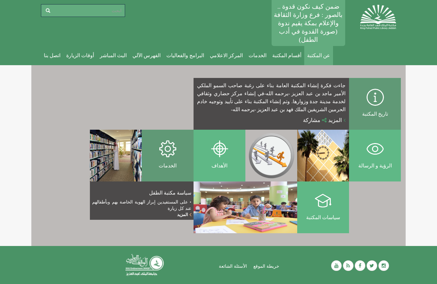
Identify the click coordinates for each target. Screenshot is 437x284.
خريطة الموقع (266, 266)
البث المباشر (113, 55)
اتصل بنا (52, 55)
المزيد (336, 120)
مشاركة (312, 120)
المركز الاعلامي (226, 55)
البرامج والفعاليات (185, 55)
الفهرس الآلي (146, 55)
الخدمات (257, 55)
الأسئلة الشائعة (233, 266)
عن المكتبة (318, 55)
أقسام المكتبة (286, 55)
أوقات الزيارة (80, 55)
